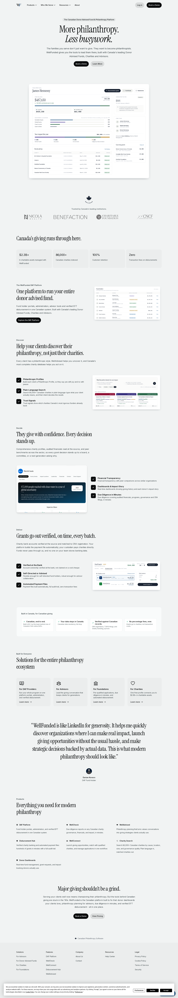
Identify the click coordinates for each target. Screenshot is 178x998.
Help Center (110, 956)
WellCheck (50, 961)
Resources (63, 5)
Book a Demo (154, 5)
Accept (166, 990)
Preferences (139, 990)
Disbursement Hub (53, 969)
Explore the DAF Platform (28, 320)
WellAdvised (51, 974)
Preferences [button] (79, 992)
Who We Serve (47, 5)
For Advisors (21, 956)
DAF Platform (51, 956)
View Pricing (97, 916)
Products (31, 5)
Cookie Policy (140, 961)
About (77, 5)
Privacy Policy (140, 956)
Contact (79, 961)
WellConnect (51, 965)
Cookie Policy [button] (30, 992)
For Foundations (22, 969)
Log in (139, 5)
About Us (79, 956)
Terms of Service (142, 965)
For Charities (21, 965)
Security (138, 969)
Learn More (97, 64)
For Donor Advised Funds (26, 961)
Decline (152, 990)
